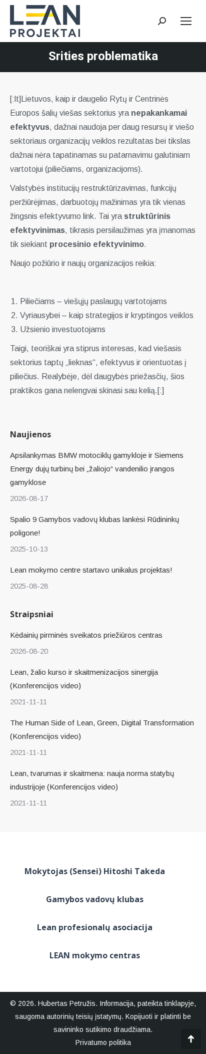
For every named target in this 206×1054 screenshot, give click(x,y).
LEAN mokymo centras (95, 955)
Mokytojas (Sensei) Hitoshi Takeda (94, 871)
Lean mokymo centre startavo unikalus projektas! (91, 570)
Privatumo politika (103, 1042)
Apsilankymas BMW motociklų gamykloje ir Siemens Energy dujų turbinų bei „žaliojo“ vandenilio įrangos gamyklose (97, 468)
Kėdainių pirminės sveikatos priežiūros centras (86, 635)
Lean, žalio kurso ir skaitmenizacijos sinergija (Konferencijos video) (84, 679)
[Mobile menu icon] (186, 21)
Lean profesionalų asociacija (94, 927)
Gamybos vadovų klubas (95, 899)
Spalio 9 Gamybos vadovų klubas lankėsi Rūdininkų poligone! (94, 526)
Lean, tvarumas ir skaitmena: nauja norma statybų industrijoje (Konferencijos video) (92, 780)
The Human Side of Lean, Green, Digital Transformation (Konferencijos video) (102, 729)
